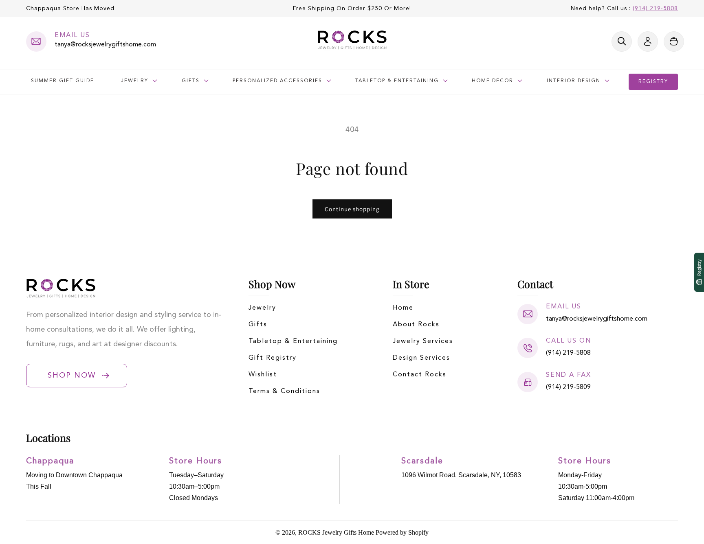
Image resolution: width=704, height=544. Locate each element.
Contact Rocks (420, 374)
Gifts (258, 324)
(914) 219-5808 (655, 8)
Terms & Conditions (284, 391)
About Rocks (416, 324)
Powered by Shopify (402, 532)
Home (403, 308)
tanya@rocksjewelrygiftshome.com (105, 45)
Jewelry (262, 308)
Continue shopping (352, 209)
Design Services (421, 358)
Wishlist (263, 374)
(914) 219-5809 (568, 387)
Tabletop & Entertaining (293, 341)
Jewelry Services (423, 341)
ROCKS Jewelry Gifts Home (336, 532)
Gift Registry (273, 358)
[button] (622, 41)
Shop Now (72, 375)
